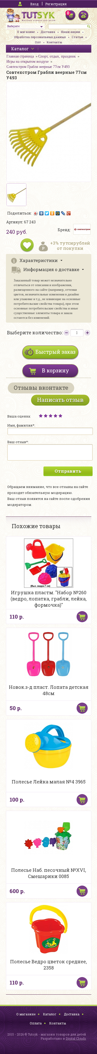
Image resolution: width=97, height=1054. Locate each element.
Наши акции (70, 32)
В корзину (55, 370)
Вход (34, 4)
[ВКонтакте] (41, 213)
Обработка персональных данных (40, 37)
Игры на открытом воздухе (27, 61)
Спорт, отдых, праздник (57, 56)
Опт (38, 42)
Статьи (77, 37)
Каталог (49, 1014)
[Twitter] (47, 213)
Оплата (36, 1023)
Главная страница (20, 56)
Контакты (54, 42)
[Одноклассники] (52, 213)
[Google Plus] (68, 213)
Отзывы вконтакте (41, 387)
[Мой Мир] (58, 213)
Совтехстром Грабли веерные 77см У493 (38, 67)
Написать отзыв (60, 400)
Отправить (68, 471)
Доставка (48, 32)
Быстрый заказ (55, 351)
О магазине (26, 32)
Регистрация (55, 4)
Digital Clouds (76, 1038)
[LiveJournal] (63, 213)
